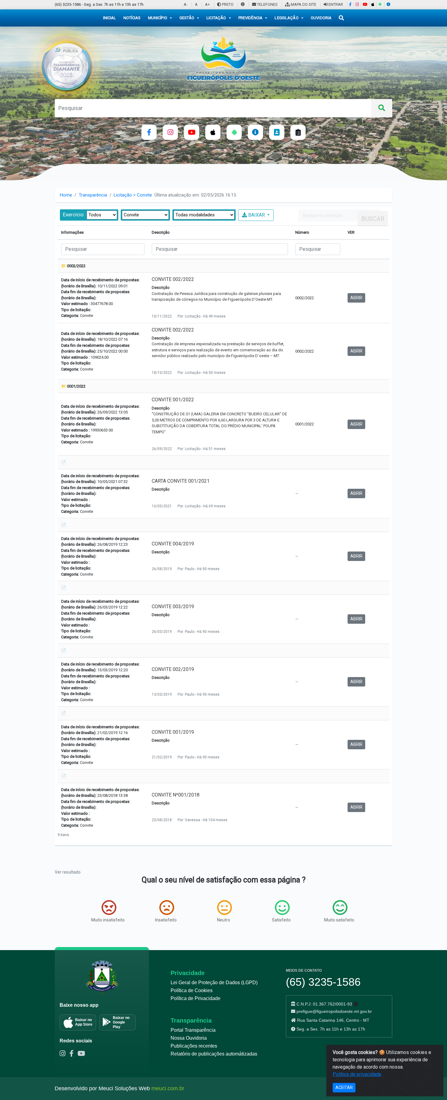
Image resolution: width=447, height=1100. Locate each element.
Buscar (372, 218)
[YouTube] (365, 4)
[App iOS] (372, 4)
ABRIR (356, 297)
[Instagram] (357, 4)
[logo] (223, 60)
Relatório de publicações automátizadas (214, 1053)
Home (66, 195)
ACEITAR (344, 1087)
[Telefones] (276, 132)
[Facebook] (350, 4)
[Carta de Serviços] (298, 132)
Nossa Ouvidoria (189, 1038)
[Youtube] (83, 1054)
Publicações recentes (194, 1046)
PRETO (227, 4)
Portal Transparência (193, 1030)
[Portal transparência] (255, 132)
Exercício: (74, 214)
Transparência (93, 195)
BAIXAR (256, 215)
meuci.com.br (167, 1088)
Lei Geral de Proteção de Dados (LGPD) (214, 982)
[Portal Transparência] (388, 4)
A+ (207, 4)
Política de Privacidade (195, 998)
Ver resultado (68, 872)
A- (186, 4)
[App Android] (379, 4)
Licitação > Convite (133, 195)
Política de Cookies (192, 990)
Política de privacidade (357, 1074)
